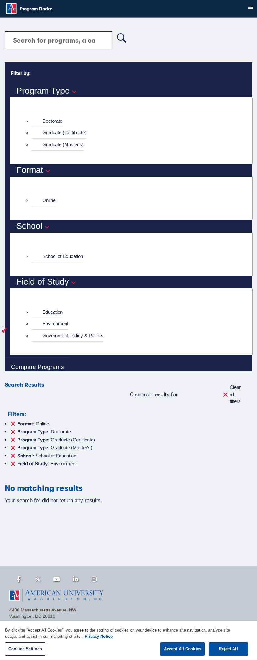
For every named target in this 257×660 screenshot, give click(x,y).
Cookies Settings (25, 649)
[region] (128, 640)
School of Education (62, 256)
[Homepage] (128, 595)
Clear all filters (235, 394)
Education (52, 312)
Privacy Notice (99, 636)
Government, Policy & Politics (72, 335)
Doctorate (52, 121)
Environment (55, 323)
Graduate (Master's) (63, 144)
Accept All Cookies (182, 649)
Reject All (228, 649)
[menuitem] (134, 121)
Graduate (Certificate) (64, 132)
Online (48, 200)
